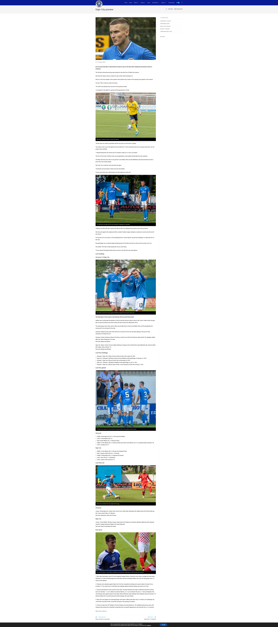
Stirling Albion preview (165, 23)
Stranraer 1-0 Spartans (165, 28)
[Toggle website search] (182, 2)
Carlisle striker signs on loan (166, 31)
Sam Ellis (105, 611)
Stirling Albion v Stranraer (165, 20)
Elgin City (100, 611)
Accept (163, 624)
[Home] (166, 9)
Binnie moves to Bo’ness (165, 26)
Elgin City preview (178, 8)
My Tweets (162, 36)
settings (149, 625)
